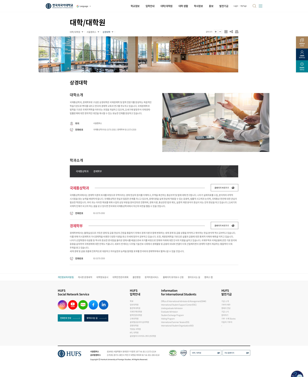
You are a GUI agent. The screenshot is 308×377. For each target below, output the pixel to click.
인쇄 (236, 31)
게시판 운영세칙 (85, 277)
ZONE (302, 45)
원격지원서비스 (152, 277)
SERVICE (302, 57)
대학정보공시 (102, 277)
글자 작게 (220, 31)
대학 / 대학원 (196, 353)
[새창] (62, 301)
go (218, 352)
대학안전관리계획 (120, 277)
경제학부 (97, 171)
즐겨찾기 (226, 31)
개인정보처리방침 (66, 277)
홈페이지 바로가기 (222, 187)
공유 (231, 31)
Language (84, 6)
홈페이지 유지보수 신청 (173, 277)
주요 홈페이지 (229, 353)
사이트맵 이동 (260, 6)
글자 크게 (216, 31)
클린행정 (137, 277)
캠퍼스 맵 (208, 277)
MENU (302, 69)
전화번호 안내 (65, 317)
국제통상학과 (82, 171)
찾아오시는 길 (194, 277)
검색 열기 (254, 6)
